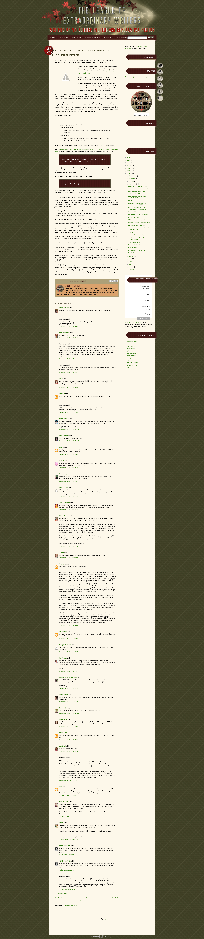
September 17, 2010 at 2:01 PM (68, 751)
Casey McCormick (65, 645)
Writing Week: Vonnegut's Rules (138, 220)
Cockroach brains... (134, 212)
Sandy (61, 447)
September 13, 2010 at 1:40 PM (68, 558)
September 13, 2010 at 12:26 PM (69, 496)
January (131, 269)
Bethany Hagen (131, 346)
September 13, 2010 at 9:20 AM (68, 387)
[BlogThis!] (112, 281)
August (131, 256)
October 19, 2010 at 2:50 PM (67, 795)
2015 (128, 160)
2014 (128, 163)
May (130, 264)
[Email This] (110, 281)
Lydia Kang (130, 351)
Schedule (76, 37)
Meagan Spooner (132, 365)
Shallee (61, 552)
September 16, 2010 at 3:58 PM (68, 740)
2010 (128, 173)
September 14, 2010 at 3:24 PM (68, 726)
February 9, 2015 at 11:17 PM (67, 889)
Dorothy (61, 822)
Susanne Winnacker (133, 370)
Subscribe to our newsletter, (134, 322)
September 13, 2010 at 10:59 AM (69, 441)
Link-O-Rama (132, 253)
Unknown (62, 393)
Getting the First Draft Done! (137, 225)
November (132, 178)
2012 (128, 168)
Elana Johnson (131, 348)
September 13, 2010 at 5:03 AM (68, 338)
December (132, 176)
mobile (148, 314)
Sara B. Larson (63, 719)
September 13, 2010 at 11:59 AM (68, 481)
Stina (60, 786)
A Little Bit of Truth (65, 846)
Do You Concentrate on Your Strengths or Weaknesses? (137, 208)
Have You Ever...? (133, 247)
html (149, 309)
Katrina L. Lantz (64, 801)
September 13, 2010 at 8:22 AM (68, 372)
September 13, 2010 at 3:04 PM (68, 638)
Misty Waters (63, 631)
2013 (128, 165)
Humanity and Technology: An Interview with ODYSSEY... (137, 204)
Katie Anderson (64, 436)
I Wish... (130, 200)
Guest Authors (92, 37)
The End (130, 232)
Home (52, 37)
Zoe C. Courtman (64, 502)
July (130, 259)
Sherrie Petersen (64, 308)
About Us (63, 37)
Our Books (122, 37)
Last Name (147, 300)
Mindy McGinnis (131, 355)
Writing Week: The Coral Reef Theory (139, 222)
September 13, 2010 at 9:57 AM (68, 412)
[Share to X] (114, 281)
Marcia (61, 378)
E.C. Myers (130, 358)
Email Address (146, 288)
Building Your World (134, 217)
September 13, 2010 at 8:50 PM (68, 671)
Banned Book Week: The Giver (137, 186)
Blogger (105, 919)
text (149, 311)
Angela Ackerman (64, 418)
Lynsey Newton (63, 694)
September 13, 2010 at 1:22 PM (68, 546)
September (132, 184)
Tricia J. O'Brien (63, 487)
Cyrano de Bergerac (134, 242)
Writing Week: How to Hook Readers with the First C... (139, 228)
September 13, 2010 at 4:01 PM (68, 652)
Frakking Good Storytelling (136, 250)
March (131, 267)
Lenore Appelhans (132, 341)
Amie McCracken (64, 332)
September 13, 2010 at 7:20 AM (68, 359)
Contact (108, 37)
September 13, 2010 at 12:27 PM (69, 510)
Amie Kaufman (131, 353)
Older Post (115, 897)
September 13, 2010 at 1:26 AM (68, 313)
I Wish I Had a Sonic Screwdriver (138, 214)
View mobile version (86, 901)
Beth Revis (130, 367)
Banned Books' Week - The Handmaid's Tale (136, 192)
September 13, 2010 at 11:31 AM (68, 454)
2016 (128, 157)
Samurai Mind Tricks (134, 245)
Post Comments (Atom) (70, 905)
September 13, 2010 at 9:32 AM (68, 399)
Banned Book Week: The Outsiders (139, 189)
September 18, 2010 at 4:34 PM (68, 780)
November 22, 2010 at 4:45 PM (68, 839)
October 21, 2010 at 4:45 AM (67, 816)
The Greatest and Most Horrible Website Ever (138, 238)
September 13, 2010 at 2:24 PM (68, 625)
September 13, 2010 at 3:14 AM (68, 326)
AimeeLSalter (63, 732)
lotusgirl (61, 460)
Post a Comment (62, 893)
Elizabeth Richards (132, 363)
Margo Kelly (62, 708)
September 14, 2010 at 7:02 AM (68, 701)
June (130, 261)
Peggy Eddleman (132, 344)
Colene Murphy (63, 474)
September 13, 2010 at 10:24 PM (69, 688)
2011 (128, 171)
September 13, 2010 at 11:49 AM (68, 468)
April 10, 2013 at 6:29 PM (66, 855)
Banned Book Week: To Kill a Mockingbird (137, 197)
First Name (147, 294)
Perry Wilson (63, 658)
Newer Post (58, 897)
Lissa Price (130, 360)
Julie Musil (62, 746)
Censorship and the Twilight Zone (138, 235)
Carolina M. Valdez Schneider (68, 677)
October (131, 181)
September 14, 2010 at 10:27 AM (69, 713)
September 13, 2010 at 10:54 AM (69, 429)
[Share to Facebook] (116, 281)
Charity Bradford (64, 516)
